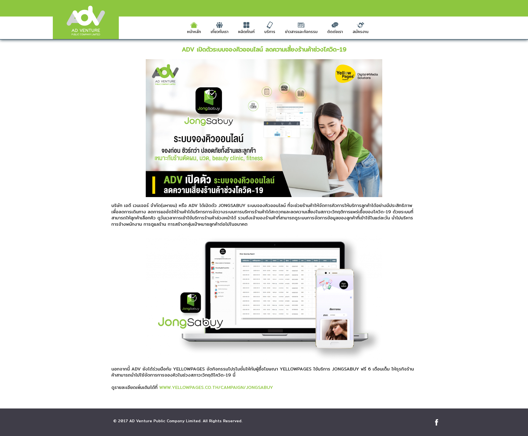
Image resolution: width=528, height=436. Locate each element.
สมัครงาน (361, 31)
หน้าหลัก (194, 31)
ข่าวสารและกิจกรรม (301, 31)
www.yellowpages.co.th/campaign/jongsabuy (216, 387)
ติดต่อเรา (335, 31)
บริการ (269, 31)
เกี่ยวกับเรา (220, 31)
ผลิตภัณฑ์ (246, 31)
